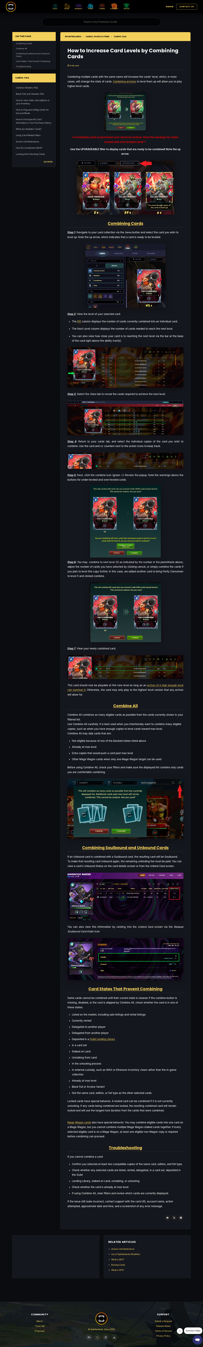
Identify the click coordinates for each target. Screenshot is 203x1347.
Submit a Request (163, 1321)
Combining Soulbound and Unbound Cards (33, 54)
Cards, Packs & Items (97, 36)
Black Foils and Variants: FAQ (30, 94)
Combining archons (124, 81)
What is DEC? (117, 1259)
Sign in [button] (169, 6)
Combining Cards (24, 43)
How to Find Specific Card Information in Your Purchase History (33, 121)
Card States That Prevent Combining (33, 61)
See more (48, 162)
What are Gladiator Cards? (29, 129)
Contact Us (186, 6)
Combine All (21, 48)
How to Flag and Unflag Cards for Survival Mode (32, 111)
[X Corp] (174, 1217)
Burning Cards (118, 1265)
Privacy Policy (163, 1336)
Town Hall (40, 1326)
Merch (40, 1321)
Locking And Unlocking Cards (30, 154)
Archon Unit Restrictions (27, 141)
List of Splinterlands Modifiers (125, 1254)
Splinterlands (73, 36)
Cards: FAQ (120, 36)
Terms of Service (163, 1331)
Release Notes (163, 1326)
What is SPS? (117, 1270)
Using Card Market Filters (28, 135)
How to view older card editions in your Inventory (32, 102)
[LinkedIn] (180, 1217)
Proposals (40, 1331)
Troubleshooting (23, 66)
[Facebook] (167, 1217)
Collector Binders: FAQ (27, 87)
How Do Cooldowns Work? (29, 148)
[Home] (11, 7)
